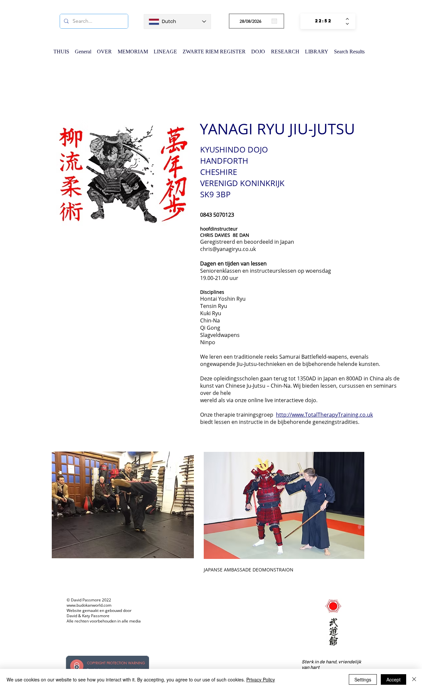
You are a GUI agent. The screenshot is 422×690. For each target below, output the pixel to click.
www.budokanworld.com (89, 605)
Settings (362, 679)
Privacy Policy (260, 679)
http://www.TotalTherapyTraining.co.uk (324, 414)
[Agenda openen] (274, 21)
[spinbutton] (323, 21)
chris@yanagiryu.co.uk (228, 249)
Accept (393, 679)
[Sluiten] (414, 679)
